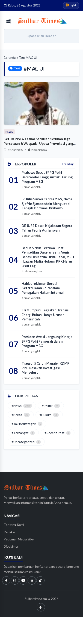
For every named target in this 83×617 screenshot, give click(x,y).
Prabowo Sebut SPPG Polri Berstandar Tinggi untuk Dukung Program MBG (47, 177)
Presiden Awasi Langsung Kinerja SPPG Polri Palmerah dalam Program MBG (47, 341)
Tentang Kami (14, 525)
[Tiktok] (40, 580)
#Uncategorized (25, 442)
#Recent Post (56, 433)
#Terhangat (22, 433)
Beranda (10, 57)
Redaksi (9, 532)
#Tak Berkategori (26, 424)
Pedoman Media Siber (19, 539)
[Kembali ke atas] (41, 607)
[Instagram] (15, 580)
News (9, 131)
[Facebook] (6, 580)
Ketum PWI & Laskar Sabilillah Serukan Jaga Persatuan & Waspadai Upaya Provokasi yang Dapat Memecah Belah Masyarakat (38, 143)
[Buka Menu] (8, 21)
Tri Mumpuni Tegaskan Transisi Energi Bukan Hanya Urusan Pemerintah (45, 314)
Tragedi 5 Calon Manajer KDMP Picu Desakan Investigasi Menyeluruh (45, 367)
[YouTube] (23, 580)
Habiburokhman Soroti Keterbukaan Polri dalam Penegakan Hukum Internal (43, 288)
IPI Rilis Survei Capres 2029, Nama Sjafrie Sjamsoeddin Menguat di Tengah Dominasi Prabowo (47, 203)
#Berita (20, 415)
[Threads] (32, 580)
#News (21, 406)
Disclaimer (11, 546)
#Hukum (48, 415)
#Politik (50, 406)
